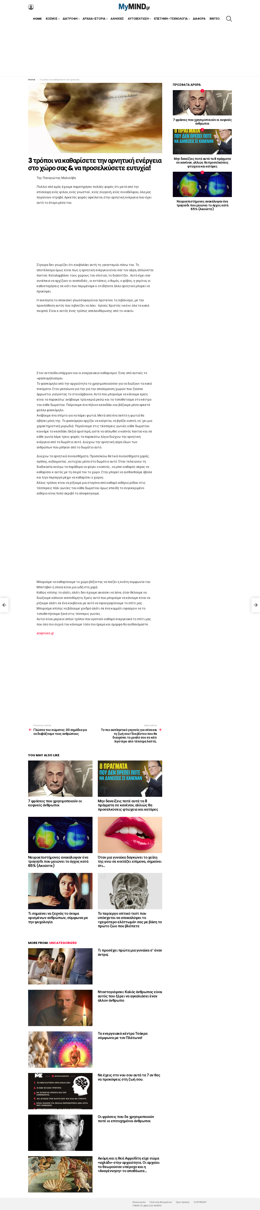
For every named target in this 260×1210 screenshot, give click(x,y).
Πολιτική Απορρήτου (161, 1202)
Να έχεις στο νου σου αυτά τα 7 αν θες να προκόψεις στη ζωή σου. (129, 1077)
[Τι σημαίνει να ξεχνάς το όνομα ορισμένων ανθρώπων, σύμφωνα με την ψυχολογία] (60, 891)
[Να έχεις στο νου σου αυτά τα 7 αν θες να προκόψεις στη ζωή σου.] (60, 1091)
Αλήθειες (117, 19)
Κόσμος (51, 19)
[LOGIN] (31, 7)
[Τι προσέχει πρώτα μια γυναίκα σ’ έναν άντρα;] (60, 966)
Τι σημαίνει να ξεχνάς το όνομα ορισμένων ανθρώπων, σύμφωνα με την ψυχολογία (58, 917)
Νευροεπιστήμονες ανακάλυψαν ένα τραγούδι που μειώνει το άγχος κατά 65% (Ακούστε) (58, 861)
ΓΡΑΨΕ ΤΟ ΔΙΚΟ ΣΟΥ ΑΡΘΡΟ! (147, 1205)
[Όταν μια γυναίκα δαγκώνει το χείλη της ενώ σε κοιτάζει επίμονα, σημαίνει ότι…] (130, 835)
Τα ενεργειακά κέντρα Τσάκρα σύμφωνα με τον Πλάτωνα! (123, 1035)
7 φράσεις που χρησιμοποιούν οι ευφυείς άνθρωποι (55, 803)
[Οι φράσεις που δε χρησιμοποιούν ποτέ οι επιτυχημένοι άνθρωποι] (60, 1133)
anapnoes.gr (45, 633)
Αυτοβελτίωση (138, 19)
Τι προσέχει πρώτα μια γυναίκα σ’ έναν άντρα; (130, 952)
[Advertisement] (130, 50)
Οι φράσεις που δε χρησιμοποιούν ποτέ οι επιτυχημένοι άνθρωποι (126, 1118)
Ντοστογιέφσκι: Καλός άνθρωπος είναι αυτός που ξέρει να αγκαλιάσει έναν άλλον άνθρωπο (130, 996)
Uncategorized (63, 943)
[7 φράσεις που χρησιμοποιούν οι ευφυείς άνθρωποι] (60, 779)
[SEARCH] (229, 18)
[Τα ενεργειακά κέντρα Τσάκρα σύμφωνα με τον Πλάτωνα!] (60, 1049)
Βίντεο (215, 19)
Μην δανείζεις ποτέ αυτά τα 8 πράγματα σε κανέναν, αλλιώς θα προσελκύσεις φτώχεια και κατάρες (128, 805)
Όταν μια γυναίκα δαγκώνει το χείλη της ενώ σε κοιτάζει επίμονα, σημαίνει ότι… (129, 861)
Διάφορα (199, 19)
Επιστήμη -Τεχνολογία (171, 19)
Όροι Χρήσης (183, 1202)
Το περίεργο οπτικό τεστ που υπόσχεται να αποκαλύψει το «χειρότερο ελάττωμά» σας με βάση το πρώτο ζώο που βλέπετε (130, 920)
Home (37, 19)
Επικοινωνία (139, 1202)
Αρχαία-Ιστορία (94, 19)
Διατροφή (70, 19)
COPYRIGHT (200, 1202)
